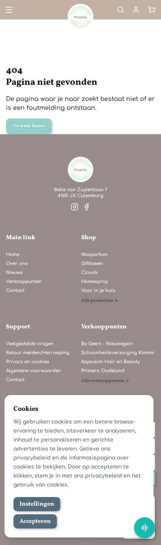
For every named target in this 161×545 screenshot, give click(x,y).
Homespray (94, 281)
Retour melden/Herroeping (37, 352)
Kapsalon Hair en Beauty (110, 361)
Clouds (89, 272)
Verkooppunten (24, 281)
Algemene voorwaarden (33, 370)
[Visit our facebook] (86, 207)
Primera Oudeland (102, 370)
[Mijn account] (136, 9)
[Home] (80, 169)
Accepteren (35, 521)
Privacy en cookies (27, 361)
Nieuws (14, 272)
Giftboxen (92, 263)
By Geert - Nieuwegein (107, 343)
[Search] (120, 9)
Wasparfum (94, 254)
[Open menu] (8, 9)
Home (12, 254)
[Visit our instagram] (74, 207)
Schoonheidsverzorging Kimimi (117, 352)
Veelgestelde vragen (30, 343)
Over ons (17, 263)
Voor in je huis (98, 290)
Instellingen (36, 504)
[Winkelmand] (152, 9)
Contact (15, 290)
